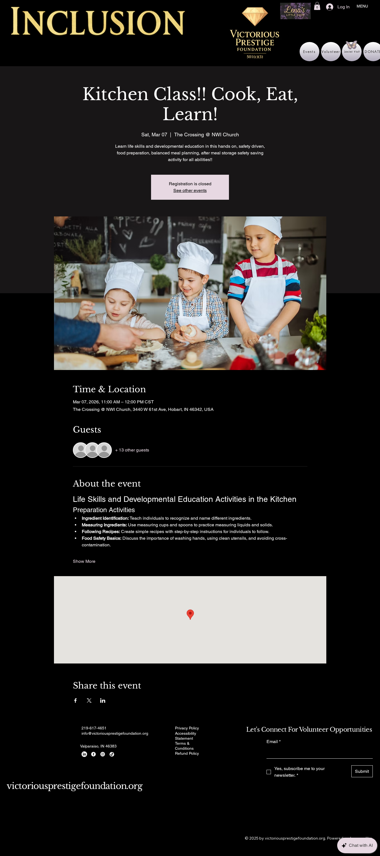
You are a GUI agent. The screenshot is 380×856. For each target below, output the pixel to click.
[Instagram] (102, 754)
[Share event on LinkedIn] (102, 700)
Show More (84, 561)
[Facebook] (93, 754)
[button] (317, 6)
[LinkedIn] (84, 754)
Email (274, 741)
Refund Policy (187, 753)
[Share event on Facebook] (75, 700)
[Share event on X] (89, 700)
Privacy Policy (187, 728)
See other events (190, 190)
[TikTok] (112, 754)
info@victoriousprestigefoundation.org (115, 733)
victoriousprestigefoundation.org (74, 786)
